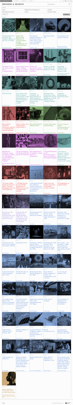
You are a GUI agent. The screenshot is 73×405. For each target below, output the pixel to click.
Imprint (3, 403)
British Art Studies (6, 1)
